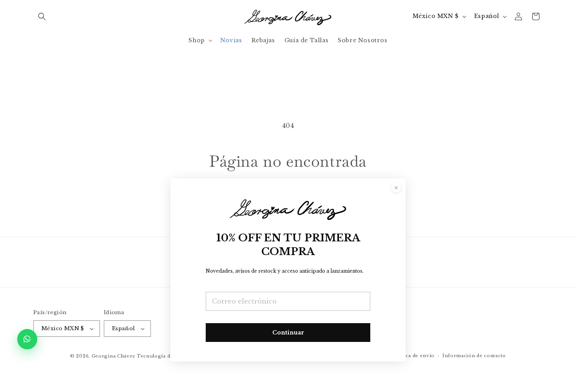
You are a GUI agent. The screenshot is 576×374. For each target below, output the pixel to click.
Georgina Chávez (114, 356)
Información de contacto (474, 355)
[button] (42, 16)
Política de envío (413, 355)
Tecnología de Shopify (165, 356)
